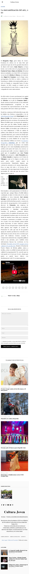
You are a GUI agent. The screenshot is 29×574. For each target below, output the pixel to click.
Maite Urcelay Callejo (14, 295)
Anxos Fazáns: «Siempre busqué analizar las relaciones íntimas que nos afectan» (18, 559)
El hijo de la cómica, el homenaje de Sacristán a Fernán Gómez (18, 565)
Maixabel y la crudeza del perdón (10, 418)
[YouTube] (8, 505)
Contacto (23, 536)
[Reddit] (22, 288)
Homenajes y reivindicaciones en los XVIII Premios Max (12, 475)
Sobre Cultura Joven (15, 536)
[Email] (26, 288)
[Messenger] (6, 288)
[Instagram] (6, 505)
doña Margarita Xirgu (7, 116)
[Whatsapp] (19, 288)
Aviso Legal (4, 540)
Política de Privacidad (13, 540)
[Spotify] (10, 505)
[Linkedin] (16, 288)
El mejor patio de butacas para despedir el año (13, 448)
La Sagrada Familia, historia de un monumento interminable (18, 551)
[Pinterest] (13, 288)
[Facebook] (3, 288)
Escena (3, 6)
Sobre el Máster (5, 536)
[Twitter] (10, 288)
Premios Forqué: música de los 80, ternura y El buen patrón (13, 389)
